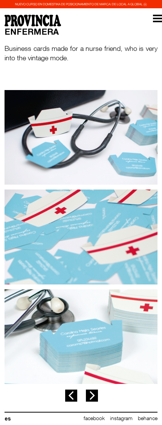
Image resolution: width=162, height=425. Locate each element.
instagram (121, 418)
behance (147, 418)
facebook (94, 418)
